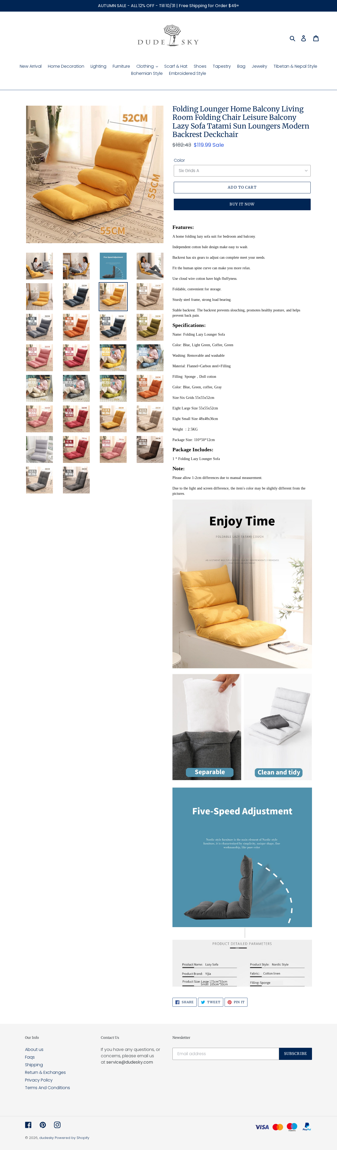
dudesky (46, 1137)
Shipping (34, 1065)
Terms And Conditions (47, 1088)
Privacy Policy (39, 1080)
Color (179, 160)
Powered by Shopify (72, 1137)
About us (34, 1049)
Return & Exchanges (45, 1072)
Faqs (30, 1057)
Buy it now (242, 204)
